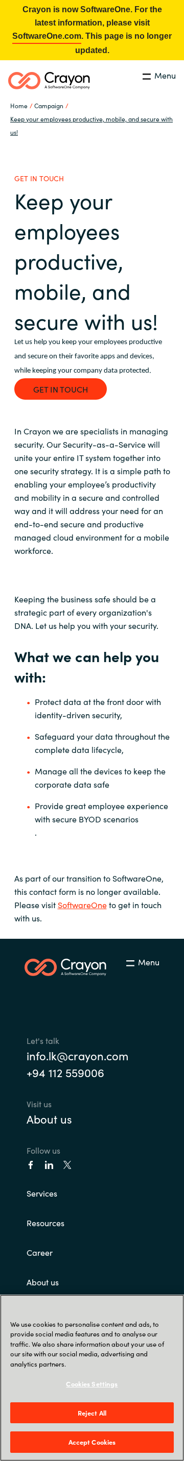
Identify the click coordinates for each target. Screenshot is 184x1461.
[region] (92, 1378)
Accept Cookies (92, 1442)
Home (19, 105)
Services (42, 1193)
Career (40, 1252)
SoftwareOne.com (46, 36)
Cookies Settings (92, 1384)
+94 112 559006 (65, 1072)
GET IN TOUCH (60, 389)
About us (49, 1119)
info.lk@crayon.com (77, 1055)
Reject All (92, 1413)
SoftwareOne (82, 904)
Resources (45, 1222)
